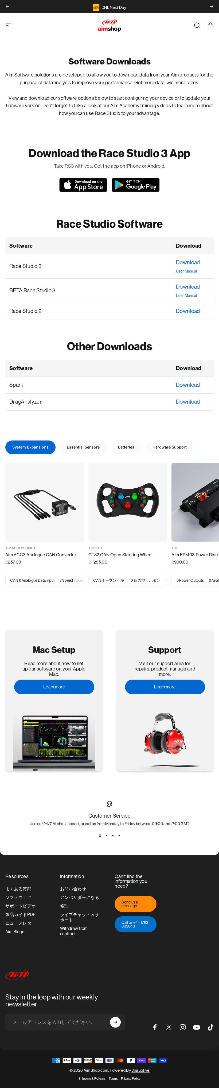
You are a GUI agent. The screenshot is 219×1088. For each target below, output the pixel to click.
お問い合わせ (73, 888)
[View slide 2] (106, 835)
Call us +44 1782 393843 (135, 924)
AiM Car (95, 548)
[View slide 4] (119, 835)
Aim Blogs (14, 931)
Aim (114, 105)
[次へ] (211, 6)
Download (188, 262)
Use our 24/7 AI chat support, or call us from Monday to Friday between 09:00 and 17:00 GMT (110, 823)
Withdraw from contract (74, 931)
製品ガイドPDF (20, 914)
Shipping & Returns (92, 1079)
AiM (174, 548)
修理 (64, 906)
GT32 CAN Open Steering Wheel (120, 554)
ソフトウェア (18, 897)
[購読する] (115, 1022)
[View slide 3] (113, 835)
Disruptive (140, 1070)
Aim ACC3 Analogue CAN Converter (40, 554)
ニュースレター (20, 923)
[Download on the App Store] (83, 185)
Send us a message (130, 904)
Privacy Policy (130, 1079)
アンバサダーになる (79, 897)
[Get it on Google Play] (136, 185)
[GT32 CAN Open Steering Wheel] (127, 502)
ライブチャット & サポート (79, 917)
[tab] (30, 447)
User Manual (186, 271)
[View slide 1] (100, 835)
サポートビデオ (20, 906)
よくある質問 (18, 888)
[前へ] (7, 6)
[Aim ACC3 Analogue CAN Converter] (44, 502)
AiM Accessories (20, 548)
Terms (113, 1079)
